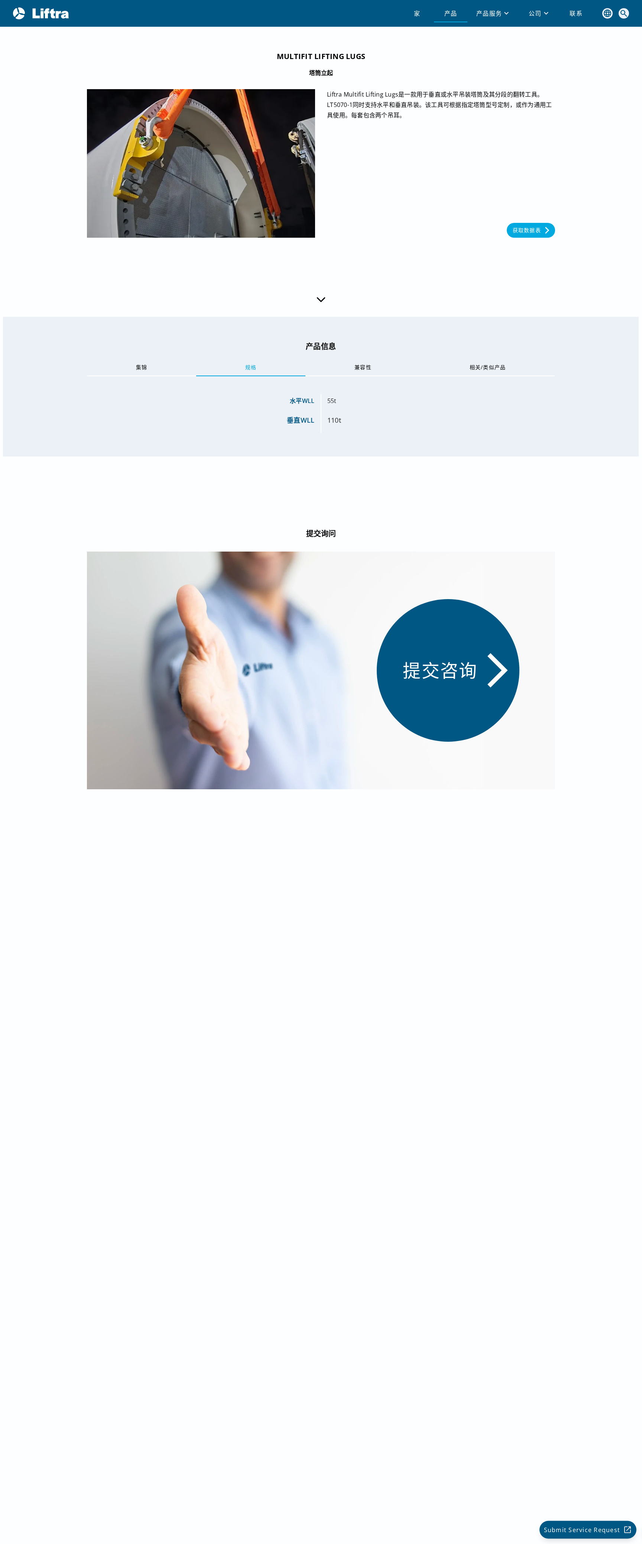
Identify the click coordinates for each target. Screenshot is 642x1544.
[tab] (417, 13)
